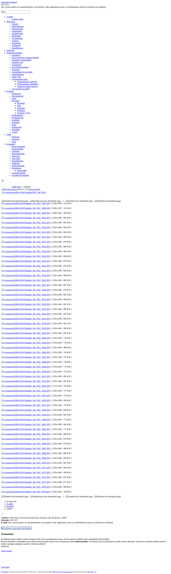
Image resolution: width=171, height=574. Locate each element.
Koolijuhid (16, 43)
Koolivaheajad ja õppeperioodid (25, 57)
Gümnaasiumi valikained (27, 84)
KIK (19, 106)
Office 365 (16, 77)
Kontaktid (10, 144)
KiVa (14, 125)
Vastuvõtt (10, 50)
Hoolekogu (16, 168)
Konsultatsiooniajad (20, 67)
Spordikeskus (17, 48)
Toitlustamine (17, 115)
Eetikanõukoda (18, 166)
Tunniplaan (16, 65)
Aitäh (8, 134)
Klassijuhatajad (18, 154)
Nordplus (21, 110)
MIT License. (57, 572)
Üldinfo (15, 24)
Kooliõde (16, 130)
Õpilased (15, 137)
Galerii (15, 132)
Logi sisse (5, 567)
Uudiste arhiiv (18, 19)
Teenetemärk (17, 38)
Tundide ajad (17, 62)
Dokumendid (17, 29)
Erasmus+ (21, 108)
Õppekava (16, 55)
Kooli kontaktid (18, 146)
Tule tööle (16, 158)
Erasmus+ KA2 (23, 113)
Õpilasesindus (18, 149)
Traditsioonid (17, 33)
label (3, 12)
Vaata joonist (6, 551)
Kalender (16, 122)
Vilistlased (16, 45)
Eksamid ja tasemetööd (21, 60)
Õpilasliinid (17, 127)
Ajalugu (15, 41)
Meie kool (10, 21)
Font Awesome (67, 572)
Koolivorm (16, 94)
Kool (14, 142)
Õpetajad (15, 139)
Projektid (15, 101)
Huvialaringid (17, 96)
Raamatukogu (18, 118)
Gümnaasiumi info (19, 79)
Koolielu (10, 91)
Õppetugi (16, 69)
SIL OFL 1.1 (92, 572)
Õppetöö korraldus (14, 53)
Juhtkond (16, 163)
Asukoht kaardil (18, 173)
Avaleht (9, 17)
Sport (14, 98)
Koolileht (16, 120)
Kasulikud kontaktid (20, 175)
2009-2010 (16, 187)
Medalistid (16, 36)
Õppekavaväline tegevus (27, 86)
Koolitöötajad (17, 161)
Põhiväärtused (18, 26)
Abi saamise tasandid (21, 89)
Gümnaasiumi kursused (27, 81)
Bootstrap (4, 572)
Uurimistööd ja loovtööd (22, 72)
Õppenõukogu (18, 74)
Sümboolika (17, 31)
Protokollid (21, 170)
